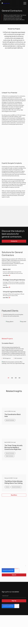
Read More (14, 495)
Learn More (6, 275)
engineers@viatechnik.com (11, 520)
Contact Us (14, 241)
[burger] (24, 3)
